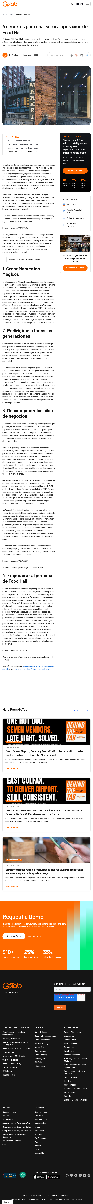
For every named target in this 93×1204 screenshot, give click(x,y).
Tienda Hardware (9, 1067)
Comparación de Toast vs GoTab (16, 1123)
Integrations (40, 1066)
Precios (5, 1116)
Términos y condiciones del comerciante (70, 1199)
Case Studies (40, 1123)
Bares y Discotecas (72, 1032)
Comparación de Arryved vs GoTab (16, 1131)
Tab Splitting (40, 1062)
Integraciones (8, 1052)
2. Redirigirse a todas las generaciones (22, 144)
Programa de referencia (12, 1141)
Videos (38, 1142)
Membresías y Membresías (14, 1056)
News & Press (41, 1112)
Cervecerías (69, 1036)
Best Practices (41, 1119)
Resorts (67, 1096)
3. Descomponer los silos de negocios (21, 148)
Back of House (41, 1032)
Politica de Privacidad (17, 1199)
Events (37, 1127)
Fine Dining (69, 1051)
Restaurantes (69, 1092)
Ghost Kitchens (70, 1077)
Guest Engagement (42, 1040)
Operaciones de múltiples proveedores (32, 669)
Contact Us (39, 1153)
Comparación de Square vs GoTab (16, 1127)
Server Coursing (41, 1047)
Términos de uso (34, 1199)
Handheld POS (8, 1075)
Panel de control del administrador (16, 1048)
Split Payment (40, 1051)
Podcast (38, 1134)
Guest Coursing (41, 1055)
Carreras (6, 1144)
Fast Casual (69, 1047)
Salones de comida (72, 1055)
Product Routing (41, 1043)
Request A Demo (14, 936)
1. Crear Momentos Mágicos (17, 141)
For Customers (41, 1138)
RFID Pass (7, 1071)
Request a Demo (75, 170)
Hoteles (67, 1081)
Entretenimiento (70, 1043)
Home (4, 14)
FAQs (37, 1149)
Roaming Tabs (40, 1058)
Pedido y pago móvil (11, 1038)
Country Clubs (70, 1040)
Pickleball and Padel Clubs (75, 1088)
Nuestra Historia (9, 1112)
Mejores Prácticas (23, 14)
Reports (38, 1146)
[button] (88, 4)
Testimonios (7, 1119)
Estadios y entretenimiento (75, 1100)
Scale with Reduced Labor (46, 1036)
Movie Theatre (70, 1085)
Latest (11, 14)
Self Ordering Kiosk (10, 1060)
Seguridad (48, 1199)
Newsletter (39, 1131)
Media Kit (39, 1116)
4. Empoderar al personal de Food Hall (21, 152)
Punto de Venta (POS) (11, 1063)
